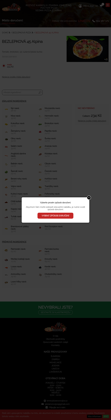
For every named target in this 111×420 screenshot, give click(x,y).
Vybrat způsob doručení (55, 215)
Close (89, 198)
